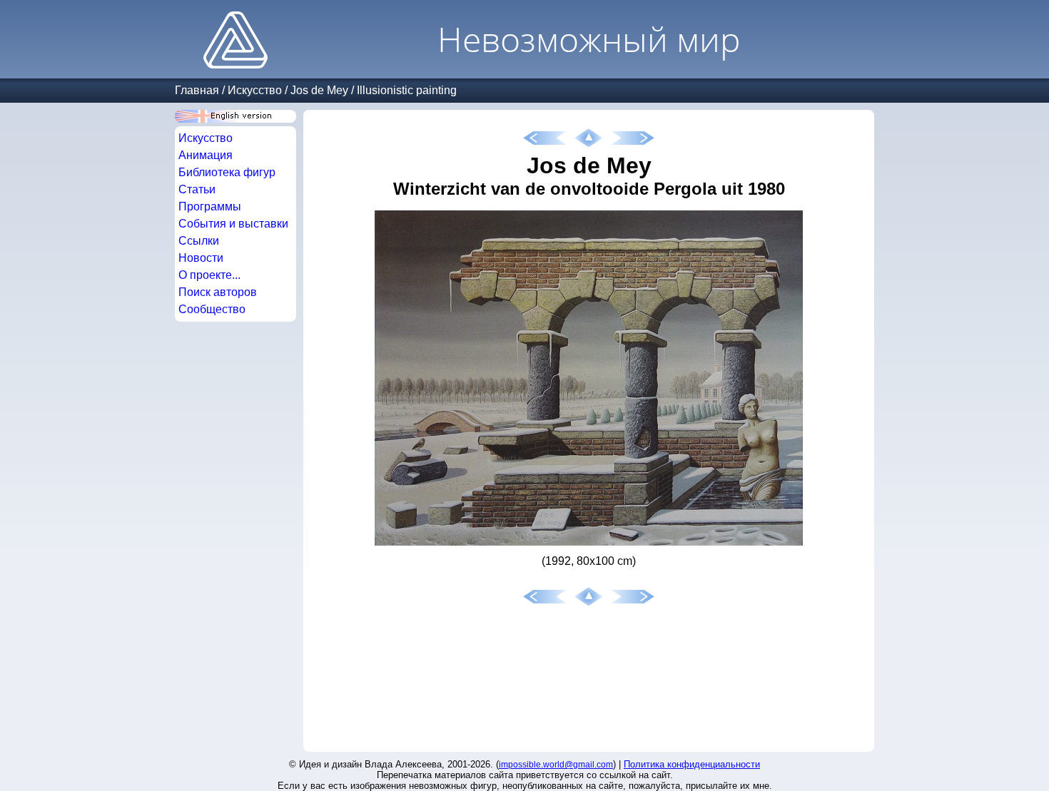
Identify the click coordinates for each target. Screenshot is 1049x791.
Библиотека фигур (226, 172)
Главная (197, 90)
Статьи (197, 189)
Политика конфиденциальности (692, 764)
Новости (200, 258)
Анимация (205, 155)
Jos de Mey (319, 90)
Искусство (255, 90)
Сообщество (211, 309)
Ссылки (198, 241)
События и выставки (233, 224)
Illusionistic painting (407, 90)
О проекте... (209, 275)
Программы (209, 206)
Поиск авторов (217, 292)
